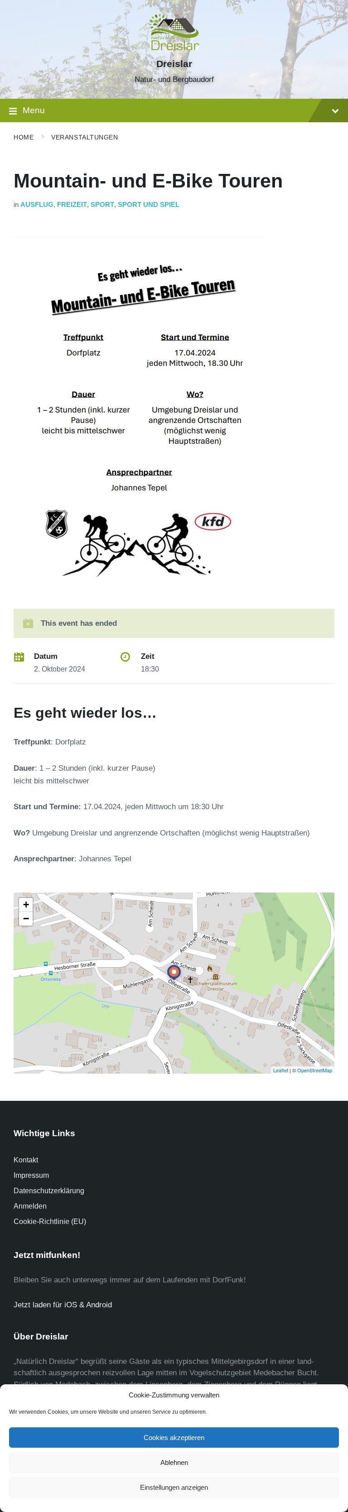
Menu (34, 110)
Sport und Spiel (148, 204)
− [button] (26, 918)
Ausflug (36, 204)
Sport (102, 204)
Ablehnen (174, 1462)
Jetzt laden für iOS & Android (63, 1305)
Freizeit (72, 204)
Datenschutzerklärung (49, 1191)
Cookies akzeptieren (174, 1437)
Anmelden (30, 1206)
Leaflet (280, 1070)
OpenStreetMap (314, 1070)
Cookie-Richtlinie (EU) (50, 1221)
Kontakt (26, 1160)
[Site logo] (174, 47)
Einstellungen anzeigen (174, 1487)
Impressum (31, 1175)
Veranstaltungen (84, 137)
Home (24, 137)
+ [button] (26, 904)
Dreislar (174, 63)
